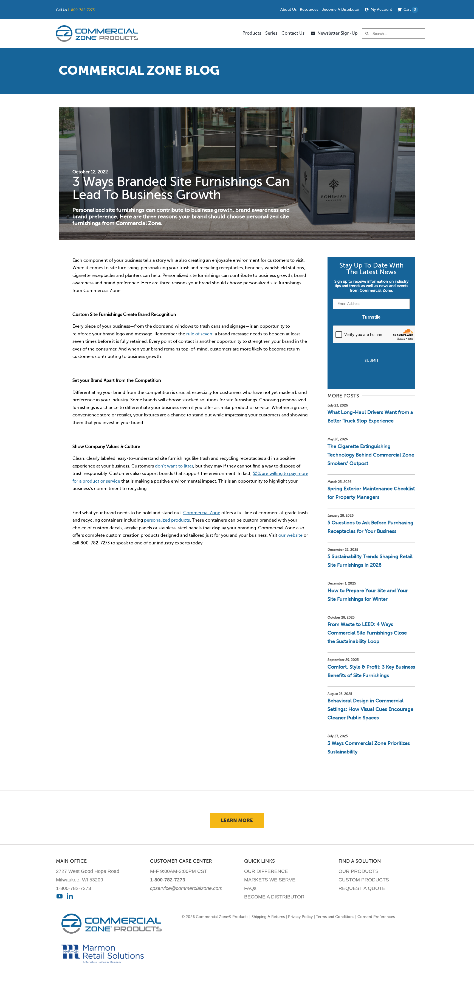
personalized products (167, 520)
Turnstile (371, 317)
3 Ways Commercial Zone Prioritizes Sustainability (369, 748)
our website (290, 535)
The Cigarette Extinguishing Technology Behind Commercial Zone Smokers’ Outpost (371, 455)
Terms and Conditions (335, 917)
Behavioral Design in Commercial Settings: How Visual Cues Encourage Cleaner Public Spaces (370, 709)
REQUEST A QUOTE (361, 888)
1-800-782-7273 (81, 10)
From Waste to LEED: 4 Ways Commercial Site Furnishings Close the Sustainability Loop (367, 633)
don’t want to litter (174, 466)
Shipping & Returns (268, 917)
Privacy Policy (300, 917)
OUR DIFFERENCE (266, 871)
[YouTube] (59, 896)
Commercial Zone (201, 512)
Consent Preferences (376, 917)
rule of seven (199, 334)
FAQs (250, 888)
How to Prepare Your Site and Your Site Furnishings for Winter (368, 595)
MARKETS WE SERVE (269, 880)
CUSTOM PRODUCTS (363, 880)
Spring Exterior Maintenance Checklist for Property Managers (371, 493)
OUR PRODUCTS (358, 871)
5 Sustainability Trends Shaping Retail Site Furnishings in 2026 (370, 561)
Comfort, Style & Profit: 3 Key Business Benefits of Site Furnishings (371, 671)
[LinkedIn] (70, 896)
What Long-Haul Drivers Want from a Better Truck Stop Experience (370, 417)
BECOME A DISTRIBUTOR (274, 897)
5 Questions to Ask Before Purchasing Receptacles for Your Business (370, 527)
